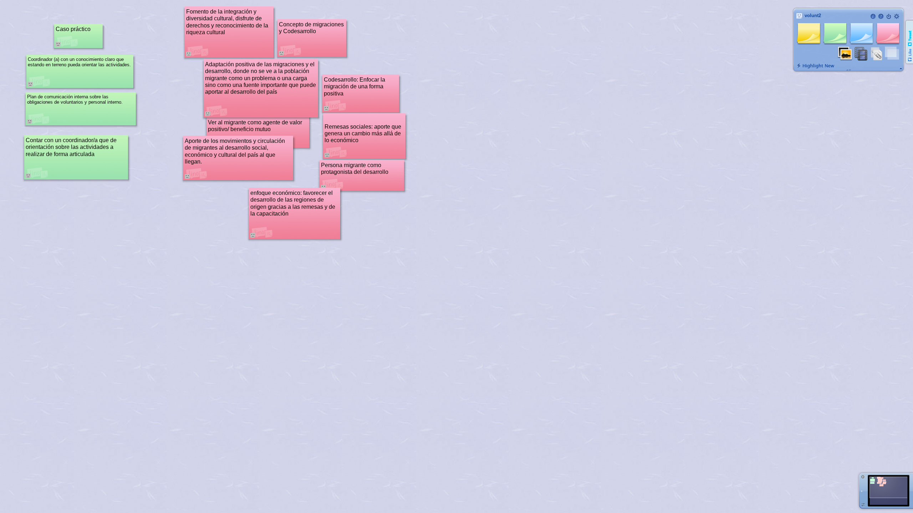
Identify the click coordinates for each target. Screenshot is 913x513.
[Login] (889, 16)
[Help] (881, 16)
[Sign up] (897, 16)
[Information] (873, 16)
